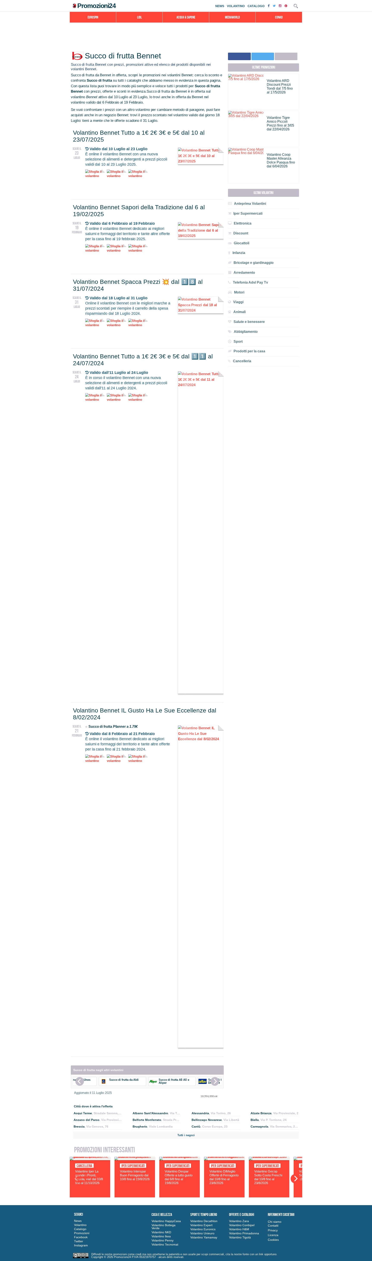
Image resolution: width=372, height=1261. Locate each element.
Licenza (273, 1235)
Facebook (81, 1237)
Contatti (273, 1225)
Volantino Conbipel (241, 1225)
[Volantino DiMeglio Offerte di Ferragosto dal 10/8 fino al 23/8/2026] (224, 1159)
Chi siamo (274, 1221)
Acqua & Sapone (186, 17)
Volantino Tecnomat (165, 1244)
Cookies (273, 1239)
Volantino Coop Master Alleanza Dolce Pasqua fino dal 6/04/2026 (281, 160)
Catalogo (256, 6)
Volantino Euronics (202, 1229)
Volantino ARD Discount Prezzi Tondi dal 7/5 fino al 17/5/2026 (280, 86)
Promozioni (81, 1233)
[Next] (215, 1081)
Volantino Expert (201, 1225)
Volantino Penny (163, 1240)
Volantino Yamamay (203, 1237)
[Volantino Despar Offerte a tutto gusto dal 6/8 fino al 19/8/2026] (179, 1159)
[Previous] (79, 1081)
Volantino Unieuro (202, 1233)
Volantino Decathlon (203, 1221)
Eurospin (93, 17)
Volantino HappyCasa (166, 1221)
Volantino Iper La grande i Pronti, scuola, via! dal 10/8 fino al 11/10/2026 (89, 1177)
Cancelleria (84, 1166)
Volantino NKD (161, 1232)
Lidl (139, 17)
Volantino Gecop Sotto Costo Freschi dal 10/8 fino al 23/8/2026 (268, 1177)
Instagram (81, 1245)
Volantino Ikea (161, 1236)
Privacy (273, 1230)
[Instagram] (281, 6)
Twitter (78, 1241)
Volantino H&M (239, 1229)
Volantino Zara (239, 1221)
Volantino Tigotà (240, 1237)
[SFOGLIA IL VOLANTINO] (201, 161)
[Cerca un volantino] (295, 6)
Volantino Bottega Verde (163, 1226)
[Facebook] (269, 6)
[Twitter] (275, 6)
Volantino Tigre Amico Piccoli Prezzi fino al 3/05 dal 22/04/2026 (280, 123)
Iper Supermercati (133, 1166)
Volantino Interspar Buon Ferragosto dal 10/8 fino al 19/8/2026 (135, 1175)
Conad (279, 17)
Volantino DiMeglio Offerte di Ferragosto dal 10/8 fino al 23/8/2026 (224, 1177)
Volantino (236, 6)
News (219, 6)
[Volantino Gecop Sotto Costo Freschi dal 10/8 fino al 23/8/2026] (269, 1159)
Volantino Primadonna (244, 1233)
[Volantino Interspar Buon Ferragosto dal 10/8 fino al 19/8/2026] (135, 1159)
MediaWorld (232, 17)
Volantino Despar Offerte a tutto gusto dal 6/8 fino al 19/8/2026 (178, 1177)
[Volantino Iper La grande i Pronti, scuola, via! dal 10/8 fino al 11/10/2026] (90, 1159)
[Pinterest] (286, 6)
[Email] (286, 56)
